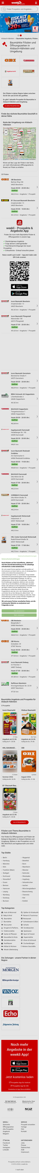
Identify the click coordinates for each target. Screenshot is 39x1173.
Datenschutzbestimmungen (27, 556)
